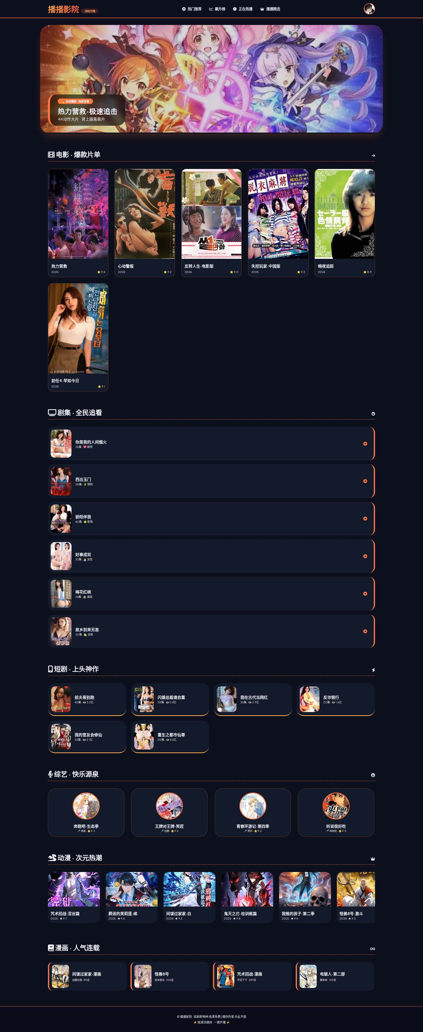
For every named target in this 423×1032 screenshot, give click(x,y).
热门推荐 (194, 9)
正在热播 (245, 9)
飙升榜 (219, 9)
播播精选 (273, 9)
